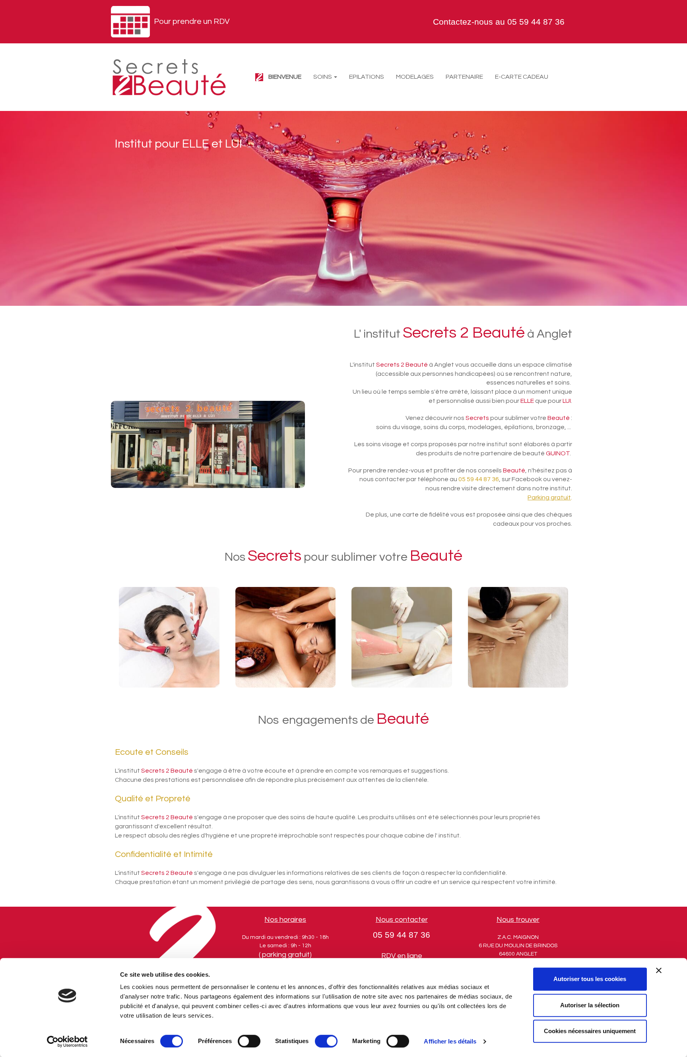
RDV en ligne (401, 956)
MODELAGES (415, 77)
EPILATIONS (366, 77)
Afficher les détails (450, 1041)
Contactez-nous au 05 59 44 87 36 (499, 22)
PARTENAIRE (464, 77)
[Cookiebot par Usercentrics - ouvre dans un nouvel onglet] (67, 1041)
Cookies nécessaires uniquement (590, 1031)
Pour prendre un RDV (192, 21)
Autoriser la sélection (589, 1005)
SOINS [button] (323, 77)
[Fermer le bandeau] (659, 970)
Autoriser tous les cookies (589, 978)
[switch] (249, 1041)
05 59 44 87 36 (401, 935)
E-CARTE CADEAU (521, 77)
